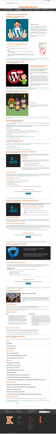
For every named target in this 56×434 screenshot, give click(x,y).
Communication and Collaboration (19, 58)
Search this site (30, 416)
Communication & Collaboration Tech (18, 10)
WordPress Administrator (17, 121)
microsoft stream (44, 400)
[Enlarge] (45, 43)
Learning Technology (37, 58)
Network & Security (45, 9)
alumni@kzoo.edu (35, 332)
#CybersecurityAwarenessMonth (27, 149)
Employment (30, 419)
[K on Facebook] (40, 417)
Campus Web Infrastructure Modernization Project (41, 68)
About (51, 9)
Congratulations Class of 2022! (13, 290)
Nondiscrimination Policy (31, 424)
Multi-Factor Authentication (36, 186)
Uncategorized (23, 59)
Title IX (29, 425)
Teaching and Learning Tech (17, 59)
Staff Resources (27, 198)
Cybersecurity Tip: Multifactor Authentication (16, 91)
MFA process (21, 132)
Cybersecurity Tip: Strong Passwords (14, 140)
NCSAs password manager (41, 229)
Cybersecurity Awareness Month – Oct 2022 (16, 243)
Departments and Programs (32, 420)
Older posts (17, 403)
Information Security (31, 58)
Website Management (27, 59)
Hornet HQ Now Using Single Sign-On (15, 120)
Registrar (30, 421)
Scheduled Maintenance (45, 58)
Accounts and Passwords (12, 58)
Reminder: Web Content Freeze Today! (15, 61)
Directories (18, 424)
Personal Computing (28, 9)
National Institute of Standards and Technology (18, 225)
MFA (41, 400)
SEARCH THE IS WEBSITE (42, 410)
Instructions (30, 125)
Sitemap (29, 417)
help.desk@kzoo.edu (26, 136)
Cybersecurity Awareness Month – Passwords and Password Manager (22, 200)
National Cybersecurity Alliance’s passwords (30, 229)
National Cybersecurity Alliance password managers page (34, 220)
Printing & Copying (37, 9)
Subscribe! (28, 193)
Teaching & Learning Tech (8, 9)
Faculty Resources (26, 58)
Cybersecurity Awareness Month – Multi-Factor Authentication (20, 151)
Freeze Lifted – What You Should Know (15, 16)
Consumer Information (31, 426)
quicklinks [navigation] (45, 0)
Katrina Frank (15, 17)
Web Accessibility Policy (31, 427)
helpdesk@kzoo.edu (17, 398)
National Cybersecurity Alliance (36, 266)
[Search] (49, 412)
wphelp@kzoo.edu (32, 36)
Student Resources (11, 59)
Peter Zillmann (16, 152)
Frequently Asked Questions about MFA (15, 336)
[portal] (49, 0)
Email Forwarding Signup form (33, 330)
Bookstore (30, 422)
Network (41, 58)
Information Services (28, 7)
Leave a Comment (33, 59)
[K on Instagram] (40, 419)
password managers (43, 241)
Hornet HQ (11, 129)
